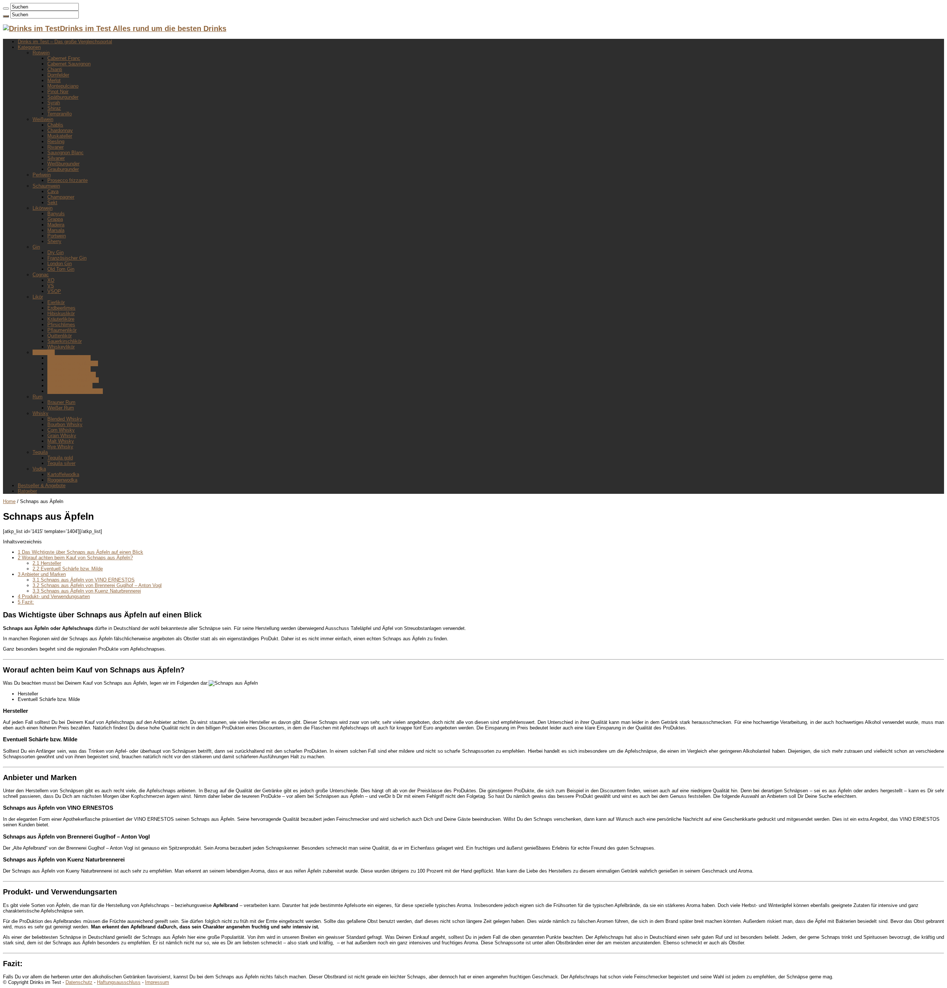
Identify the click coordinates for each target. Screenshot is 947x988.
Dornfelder (58, 75)
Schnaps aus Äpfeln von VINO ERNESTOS (84, 580)
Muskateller (59, 136)
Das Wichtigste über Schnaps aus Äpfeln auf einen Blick (80, 552)
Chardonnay (60, 130)
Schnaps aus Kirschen (71, 374)
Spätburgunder (62, 97)
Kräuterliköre (60, 319)
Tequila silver (61, 463)
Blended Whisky (64, 419)
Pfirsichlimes (61, 324)
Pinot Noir (57, 91)
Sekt (52, 202)
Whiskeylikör (61, 347)
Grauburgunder (63, 169)
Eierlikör (56, 302)
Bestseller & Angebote (41, 485)
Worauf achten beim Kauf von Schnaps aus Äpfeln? (75, 557)
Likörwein (43, 208)
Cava (52, 191)
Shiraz (54, 108)
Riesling (55, 141)
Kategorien (29, 47)
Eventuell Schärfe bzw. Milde (68, 568)
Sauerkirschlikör (64, 341)
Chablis (55, 125)
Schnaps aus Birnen (69, 369)
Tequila (40, 452)
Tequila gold (60, 458)
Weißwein (43, 119)
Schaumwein (46, 186)
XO (50, 280)
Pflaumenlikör (62, 330)
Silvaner (56, 158)
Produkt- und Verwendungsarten (54, 596)
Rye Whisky (60, 446)
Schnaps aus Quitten (69, 385)
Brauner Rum (61, 402)
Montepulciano (62, 86)
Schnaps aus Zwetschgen (75, 391)
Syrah (53, 102)
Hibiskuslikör (61, 313)
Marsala (55, 230)
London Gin (59, 263)
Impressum (157, 982)
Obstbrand (44, 352)
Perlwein (42, 175)
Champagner (60, 197)
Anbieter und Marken (42, 574)
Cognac (41, 274)
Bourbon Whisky (64, 424)
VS (50, 286)
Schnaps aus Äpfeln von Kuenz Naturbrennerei (87, 591)
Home (9, 501)
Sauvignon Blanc (65, 152)
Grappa (55, 219)
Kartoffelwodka (63, 474)
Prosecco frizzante (67, 180)
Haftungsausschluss (119, 982)
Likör (38, 297)
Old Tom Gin (60, 269)
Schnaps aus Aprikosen (72, 363)
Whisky (40, 413)
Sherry (54, 241)
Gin (36, 247)
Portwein (56, 236)
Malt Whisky (60, 441)
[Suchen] (6, 8)
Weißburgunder (63, 163)
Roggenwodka (62, 480)
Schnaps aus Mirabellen (73, 380)
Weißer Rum (60, 408)
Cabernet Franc (63, 58)
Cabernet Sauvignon (69, 64)
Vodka (39, 469)
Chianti (54, 69)
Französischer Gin (67, 258)
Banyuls (56, 213)
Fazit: (26, 602)
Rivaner (55, 147)
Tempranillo (59, 114)
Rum (38, 396)
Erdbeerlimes (61, 308)
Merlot (54, 80)
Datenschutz (78, 982)
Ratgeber (27, 491)
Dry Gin (55, 252)
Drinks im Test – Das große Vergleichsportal (65, 41)
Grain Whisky (61, 435)
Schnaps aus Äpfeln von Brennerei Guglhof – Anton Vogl (97, 585)
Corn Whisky (61, 430)
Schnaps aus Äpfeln (69, 358)
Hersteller (47, 563)
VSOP (54, 291)
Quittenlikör (59, 335)
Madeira (55, 224)
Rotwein (41, 52)
